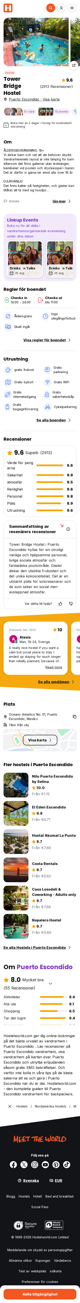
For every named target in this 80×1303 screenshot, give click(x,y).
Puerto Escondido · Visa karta (34, 99)
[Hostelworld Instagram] (34, 1164)
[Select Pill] (50, 8)
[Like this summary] (60, 603)
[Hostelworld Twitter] (24, 1164)
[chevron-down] (50, 983)
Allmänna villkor (20, 1260)
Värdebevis (62, 1260)
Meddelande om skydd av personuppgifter (40, 1250)
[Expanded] (9, 1106)
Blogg (10, 1196)
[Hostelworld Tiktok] (66, 1164)
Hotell (37, 1196)
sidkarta (56, 1271)
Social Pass (39, 1207)
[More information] (68, 529)
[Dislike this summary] (70, 603)
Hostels (24, 1196)
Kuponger (43, 1260)
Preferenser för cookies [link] (40, 1282)
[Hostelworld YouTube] (45, 1164)
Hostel (9, 72)
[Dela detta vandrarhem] (73, 65)
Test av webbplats (32, 1271)
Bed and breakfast (60, 1196)
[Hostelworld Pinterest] (56, 1164)
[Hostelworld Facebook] (13, 1164)
